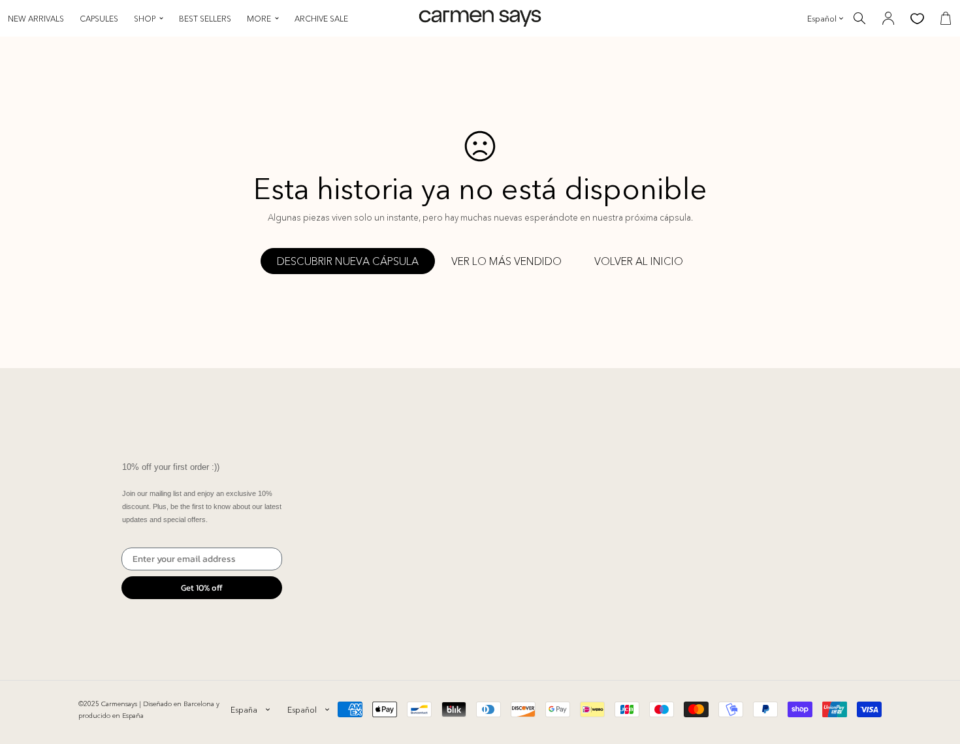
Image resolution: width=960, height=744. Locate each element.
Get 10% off (202, 587)
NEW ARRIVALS (36, 18)
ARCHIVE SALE (321, 18)
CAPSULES (99, 18)
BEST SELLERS (205, 18)
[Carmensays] (480, 19)
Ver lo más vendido (506, 261)
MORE (259, 18)
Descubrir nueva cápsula (348, 261)
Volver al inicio (638, 261)
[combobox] (250, 709)
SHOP (144, 18)
